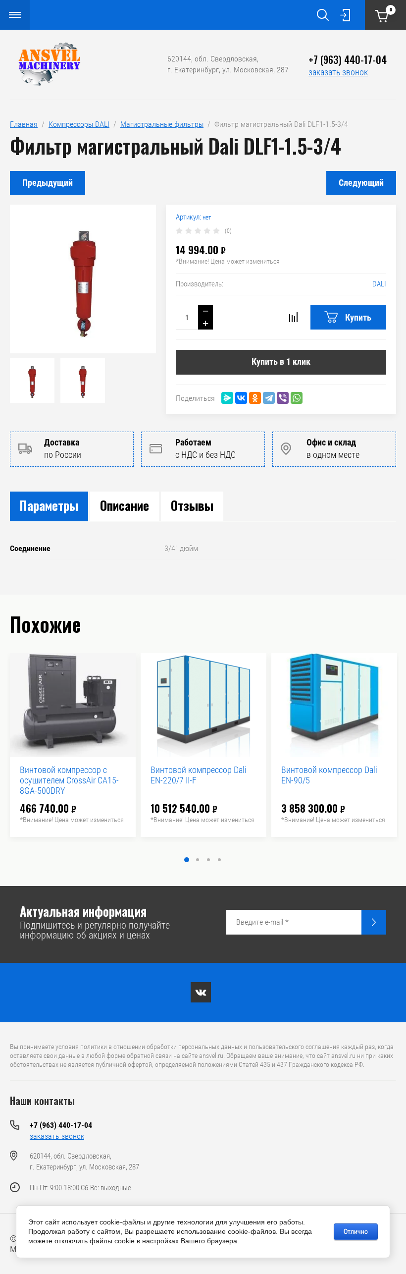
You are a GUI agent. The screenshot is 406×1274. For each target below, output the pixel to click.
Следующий (361, 182)
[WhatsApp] (297, 398)
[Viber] (283, 398)
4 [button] (219, 859)
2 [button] (197, 859)
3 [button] (208, 859)
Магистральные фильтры (161, 124)
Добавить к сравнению (293, 317)
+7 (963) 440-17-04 (347, 59)
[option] (83, 279)
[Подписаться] (373, 922)
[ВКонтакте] (241, 398)
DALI (379, 283)
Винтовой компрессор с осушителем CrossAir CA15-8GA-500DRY (69, 780)
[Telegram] (269, 398)
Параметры (49, 505)
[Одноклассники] (255, 398)
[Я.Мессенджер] (227, 398)
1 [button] (186, 859)
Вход (345, 15)
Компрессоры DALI (79, 124)
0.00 (391, 9)
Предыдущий (47, 182)
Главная (24, 124)
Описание (124, 505)
